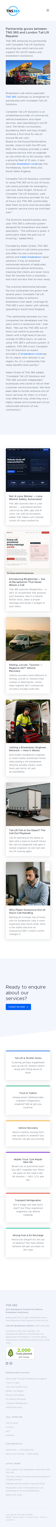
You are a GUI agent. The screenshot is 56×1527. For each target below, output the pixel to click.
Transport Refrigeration (17, 1403)
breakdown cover (27, 164)
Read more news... (15, 1495)
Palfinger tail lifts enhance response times (25, 1484)
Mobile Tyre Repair (15, 1391)
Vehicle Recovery (14, 1407)
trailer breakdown (30, 257)
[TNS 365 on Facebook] (10, 1364)
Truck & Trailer (13, 1383)
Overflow (10, 1435)
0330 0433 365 (42, 1326)
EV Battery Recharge (16, 1399)
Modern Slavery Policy (15, 1517)
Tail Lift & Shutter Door (16, 1387)
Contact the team (16, 1007)
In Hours (9, 1427)
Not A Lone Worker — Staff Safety (22, 1454)
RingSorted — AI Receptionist (20, 1450)
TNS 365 (11, 97)
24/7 (8, 1431)
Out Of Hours (12, 1423)
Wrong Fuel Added (15, 1395)
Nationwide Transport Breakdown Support (26, 1379)
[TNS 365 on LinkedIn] (7, 1364)
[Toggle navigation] (47, 10)
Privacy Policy (32, 1517)
